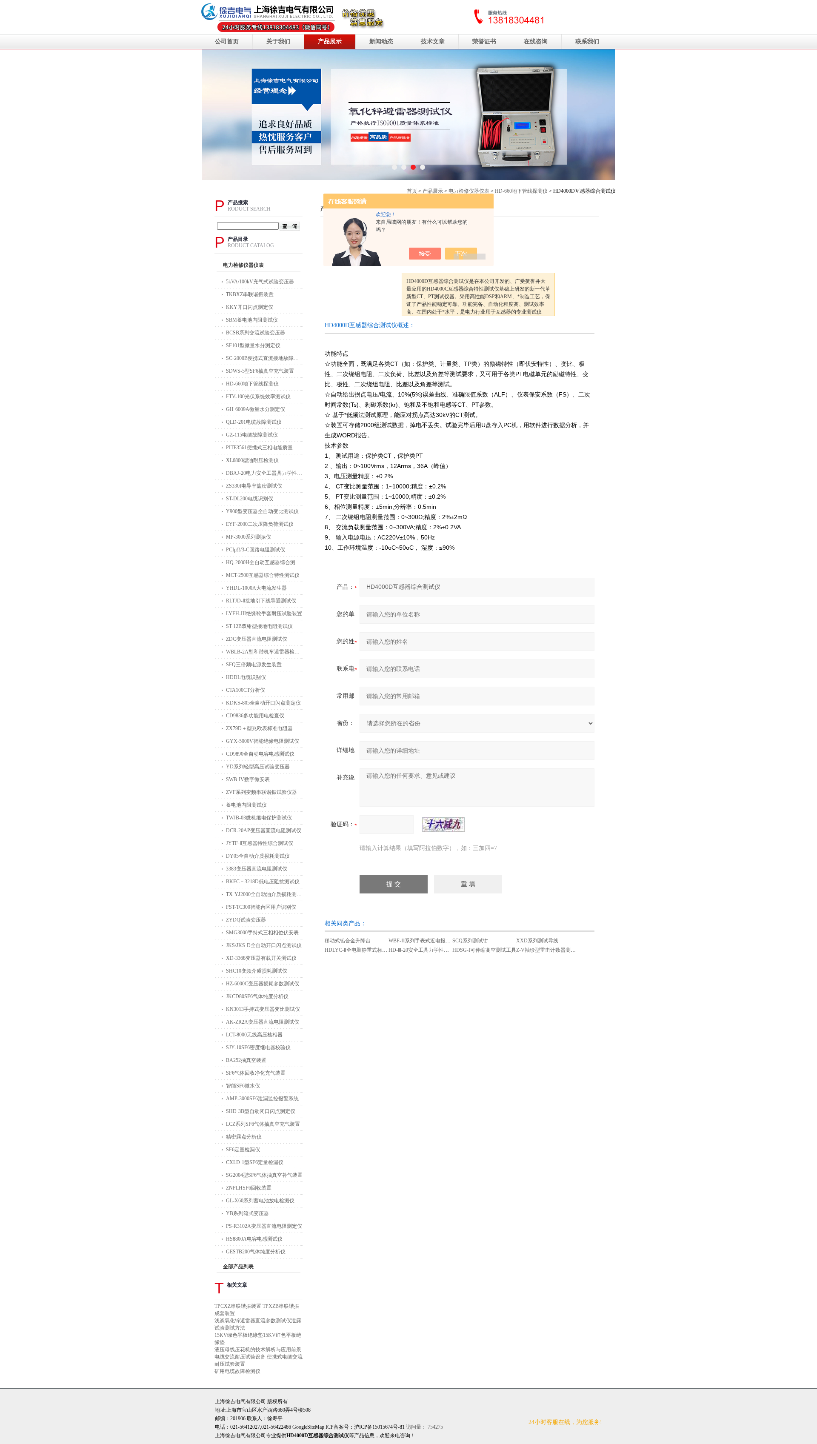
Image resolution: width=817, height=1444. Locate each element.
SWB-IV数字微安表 (248, 779)
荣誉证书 (484, 41)
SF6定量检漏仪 (243, 1150)
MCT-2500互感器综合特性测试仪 (263, 575)
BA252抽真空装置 (246, 1060)
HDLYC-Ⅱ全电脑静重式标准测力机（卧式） (374, 950)
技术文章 (433, 41)
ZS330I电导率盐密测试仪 (254, 486)
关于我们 (278, 41)
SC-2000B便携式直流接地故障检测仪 (264, 358)
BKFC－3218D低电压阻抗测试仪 (263, 882)
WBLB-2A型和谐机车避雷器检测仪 (264, 652)
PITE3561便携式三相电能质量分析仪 (264, 448)
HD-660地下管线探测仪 (521, 191)
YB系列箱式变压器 (247, 1213)
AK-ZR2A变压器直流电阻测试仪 (262, 1022)
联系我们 (587, 41)
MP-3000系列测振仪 (248, 537)
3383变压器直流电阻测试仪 (256, 869)
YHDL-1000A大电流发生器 (256, 588)
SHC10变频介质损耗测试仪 (256, 971)
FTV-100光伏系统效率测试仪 (258, 397)
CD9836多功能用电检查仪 (255, 716)
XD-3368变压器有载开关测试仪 (261, 958)
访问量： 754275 (398, 1427)
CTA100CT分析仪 (245, 690)
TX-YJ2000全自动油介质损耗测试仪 (264, 894)
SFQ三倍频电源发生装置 (254, 665)
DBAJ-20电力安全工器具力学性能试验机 (264, 473)
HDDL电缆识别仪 (246, 677)
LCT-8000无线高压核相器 (254, 1035)
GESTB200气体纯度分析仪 (256, 1252)
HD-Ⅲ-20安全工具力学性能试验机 (426, 950)
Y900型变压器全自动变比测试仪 (262, 511)
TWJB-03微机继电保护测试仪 (259, 818)
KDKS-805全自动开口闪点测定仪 (263, 703)
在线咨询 (536, 41)
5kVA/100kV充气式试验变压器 (260, 282)
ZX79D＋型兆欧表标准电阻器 (259, 728)
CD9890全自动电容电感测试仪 (260, 754)
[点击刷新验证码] (443, 824)
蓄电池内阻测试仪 (246, 805)
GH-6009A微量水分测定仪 (255, 409)
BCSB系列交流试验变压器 (255, 333)
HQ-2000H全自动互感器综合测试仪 (264, 562)
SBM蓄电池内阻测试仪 (252, 320)
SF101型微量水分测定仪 (253, 345)
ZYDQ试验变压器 (246, 920)
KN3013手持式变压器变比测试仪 (263, 1009)
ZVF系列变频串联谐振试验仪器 (261, 792)
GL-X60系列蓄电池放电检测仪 (260, 1201)
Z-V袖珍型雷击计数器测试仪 (548, 950)
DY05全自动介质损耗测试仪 (258, 856)
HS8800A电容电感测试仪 (254, 1239)
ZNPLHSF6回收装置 (248, 1188)
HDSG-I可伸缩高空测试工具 (484, 950)
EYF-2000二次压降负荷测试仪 (260, 524)
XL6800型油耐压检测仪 (252, 460)
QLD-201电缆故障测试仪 (254, 422)
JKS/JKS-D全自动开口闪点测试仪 (264, 945)
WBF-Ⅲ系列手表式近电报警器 (422, 941)
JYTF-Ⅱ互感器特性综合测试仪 (259, 843)
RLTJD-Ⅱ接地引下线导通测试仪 (261, 601)
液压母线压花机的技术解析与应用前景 (257, 1350)
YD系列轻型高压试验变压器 (258, 767)
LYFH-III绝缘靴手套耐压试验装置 (264, 613)
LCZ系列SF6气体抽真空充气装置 (263, 1124)
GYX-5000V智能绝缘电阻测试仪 (262, 741)
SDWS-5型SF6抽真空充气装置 (260, 371)
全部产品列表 (238, 1267)
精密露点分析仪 (244, 1137)
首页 (412, 191)
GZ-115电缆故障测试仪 (252, 435)
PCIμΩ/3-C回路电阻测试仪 (255, 550)
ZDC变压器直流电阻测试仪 (256, 639)
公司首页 (227, 41)
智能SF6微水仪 (243, 1086)
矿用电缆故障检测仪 (237, 1371)
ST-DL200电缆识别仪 (249, 499)
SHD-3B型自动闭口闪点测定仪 (260, 1111)
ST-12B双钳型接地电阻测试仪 (259, 626)
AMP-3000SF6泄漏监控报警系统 (262, 1099)
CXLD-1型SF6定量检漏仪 (254, 1162)
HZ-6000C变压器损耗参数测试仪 (262, 984)
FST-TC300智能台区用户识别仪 (261, 907)
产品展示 (330, 41)
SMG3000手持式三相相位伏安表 (262, 933)
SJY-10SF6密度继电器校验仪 (258, 1047)
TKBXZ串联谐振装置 (250, 294)
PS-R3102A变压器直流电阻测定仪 (264, 1226)
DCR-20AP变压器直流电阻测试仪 (263, 830)
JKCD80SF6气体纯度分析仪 (257, 996)
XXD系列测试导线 (537, 941)
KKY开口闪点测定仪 (249, 307)
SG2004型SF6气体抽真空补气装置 (264, 1175)
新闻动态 (381, 41)
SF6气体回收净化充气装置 (256, 1073)
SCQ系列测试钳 (470, 941)
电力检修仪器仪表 (468, 191)
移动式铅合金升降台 (348, 941)
